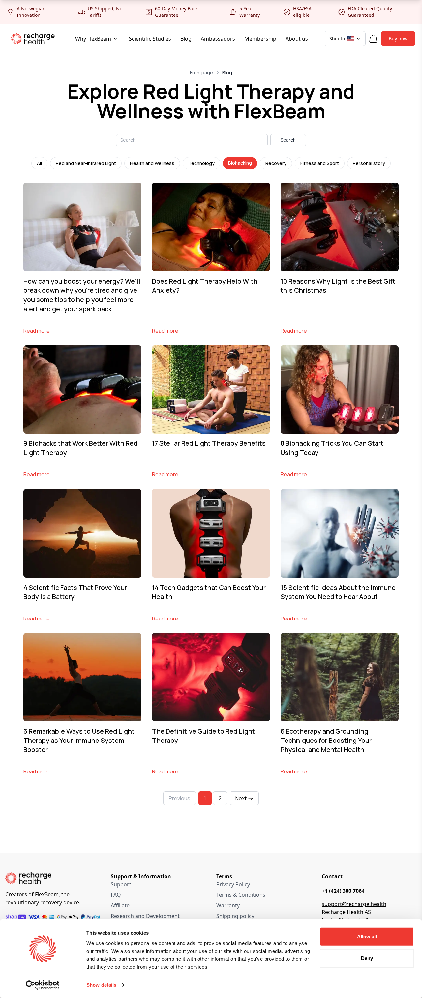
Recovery (275, 163)
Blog (186, 38)
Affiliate (120, 905)
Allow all (367, 936)
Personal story (369, 163)
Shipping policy (235, 916)
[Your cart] (373, 38)
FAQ (116, 894)
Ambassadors (218, 38)
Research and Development (145, 916)
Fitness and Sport (319, 163)
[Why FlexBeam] (115, 38)
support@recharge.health (354, 904)
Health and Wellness (152, 163)
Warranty (228, 905)
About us (297, 38)
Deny (367, 958)
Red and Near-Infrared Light (86, 163)
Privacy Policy (233, 884)
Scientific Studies (150, 38)
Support (121, 884)
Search (288, 140)
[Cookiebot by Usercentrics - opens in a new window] (43, 985)
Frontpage (201, 72)
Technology (201, 163)
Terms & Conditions (240, 894)
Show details (101, 985)
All (39, 163)
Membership (260, 38)
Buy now (398, 38)
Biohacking (240, 163)
